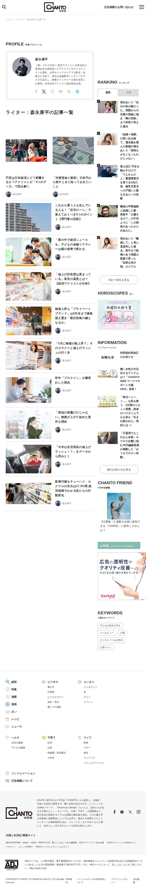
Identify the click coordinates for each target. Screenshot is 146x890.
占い (14, 711)
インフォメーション (23, 773)
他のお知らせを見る (119, 469)
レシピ (15, 719)
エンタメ (89, 681)
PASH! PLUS (44, 842)
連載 (14, 696)
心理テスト (105, 647)
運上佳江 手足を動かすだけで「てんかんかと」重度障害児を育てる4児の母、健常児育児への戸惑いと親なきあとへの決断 (130, 182)
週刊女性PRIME (13, 842)
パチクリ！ (11, 847)
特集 (14, 689)
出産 (50, 747)
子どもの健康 (18, 747)
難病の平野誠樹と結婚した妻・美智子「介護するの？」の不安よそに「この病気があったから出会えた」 (129, 218)
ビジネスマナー (55, 697)
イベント (88, 702)
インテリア (89, 757)
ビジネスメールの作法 (111, 640)
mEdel (33, 842)
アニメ (87, 697)
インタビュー (106, 632)
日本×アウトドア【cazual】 (92, 842)
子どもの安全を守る (110, 625)
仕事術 (51, 692)
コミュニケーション (94, 762)
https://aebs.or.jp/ (38, 868)
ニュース (16, 726)
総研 (14, 681)
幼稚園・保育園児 (57, 752)
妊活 (50, 742)
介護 (122, 632)
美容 (86, 752)
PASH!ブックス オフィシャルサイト (52, 847)
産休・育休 (53, 702)
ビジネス (53, 681)
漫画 (14, 704)
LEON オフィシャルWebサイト (121, 842)
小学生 (51, 757)
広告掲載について (22, 780)
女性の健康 (17, 742)
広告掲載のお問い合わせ (118, 7)
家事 (86, 742)
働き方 (51, 687)
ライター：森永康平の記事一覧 (31, 19)
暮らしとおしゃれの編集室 (64, 842)
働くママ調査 (54, 707)
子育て (52, 737)
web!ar (25, 842)
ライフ (88, 737)
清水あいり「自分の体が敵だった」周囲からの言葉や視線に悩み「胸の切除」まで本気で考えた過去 (129, 114)
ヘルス (15, 737)
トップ (9, 19)
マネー (87, 747)
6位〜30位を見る (119, 279)
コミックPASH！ (26, 847)
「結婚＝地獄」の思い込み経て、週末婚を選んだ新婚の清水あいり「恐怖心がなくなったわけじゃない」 (129, 146)
